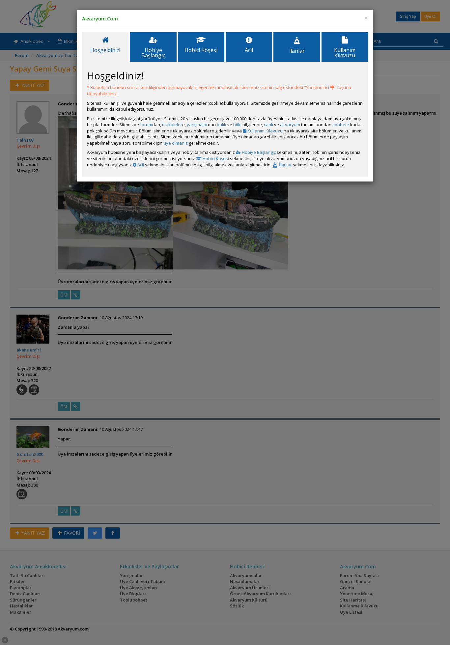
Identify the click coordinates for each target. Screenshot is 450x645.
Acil (140, 165)
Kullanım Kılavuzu (264, 131)
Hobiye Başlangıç (258, 152)
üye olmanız (175, 143)
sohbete (340, 124)
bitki (237, 124)
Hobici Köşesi (215, 158)
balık (221, 124)
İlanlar (285, 165)
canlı (268, 124)
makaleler (172, 124)
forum (146, 124)
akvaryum (290, 124)
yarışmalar (197, 124)
